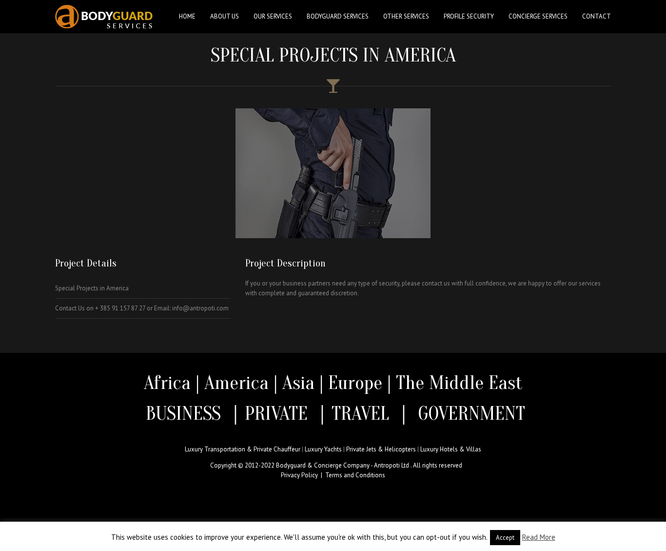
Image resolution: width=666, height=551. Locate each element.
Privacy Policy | (303, 475)
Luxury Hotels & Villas (450, 449)
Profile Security (469, 16)
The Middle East (459, 382)
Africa (167, 382)
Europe (357, 382)
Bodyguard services (338, 16)
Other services (406, 16)
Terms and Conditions (355, 475)
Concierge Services (538, 16)
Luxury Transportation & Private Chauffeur (242, 449)
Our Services (273, 16)
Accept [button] (505, 537)
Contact (596, 16)
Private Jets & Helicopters (381, 449)
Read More (538, 537)
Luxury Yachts (323, 449)
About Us (224, 16)
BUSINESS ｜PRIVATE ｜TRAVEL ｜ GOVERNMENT (333, 413)
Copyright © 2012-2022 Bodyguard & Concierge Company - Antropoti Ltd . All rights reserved (336, 465)
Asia (298, 382)
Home (187, 16)
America (236, 382)
